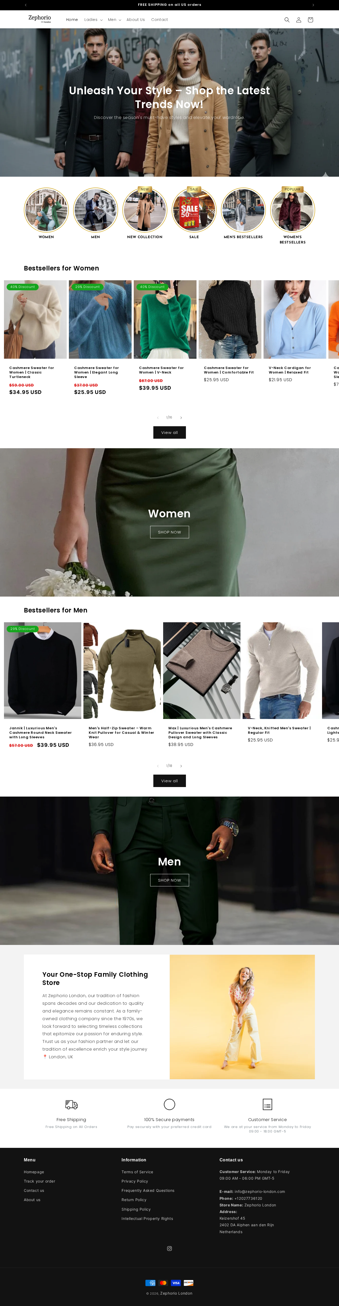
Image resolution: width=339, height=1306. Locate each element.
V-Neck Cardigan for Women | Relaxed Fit (290, 370)
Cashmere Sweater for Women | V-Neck (161, 370)
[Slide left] (158, 418)
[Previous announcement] (26, 5)
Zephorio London (176, 1293)
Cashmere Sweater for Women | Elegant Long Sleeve (96, 372)
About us (32, 1199)
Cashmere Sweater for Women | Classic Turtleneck (31, 372)
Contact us (34, 1190)
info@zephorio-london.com (260, 1191)
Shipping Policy (136, 1209)
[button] (93, 19)
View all (169, 432)
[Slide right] (181, 418)
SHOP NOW (169, 532)
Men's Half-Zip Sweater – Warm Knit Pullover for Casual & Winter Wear (121, 733)
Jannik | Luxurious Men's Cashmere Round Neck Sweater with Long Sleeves (40, 733)
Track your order (39, 1181)
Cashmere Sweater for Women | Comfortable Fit (229, 370)
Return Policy (134, 1199)
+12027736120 (248, 1198)
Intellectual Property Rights (147, 1218)
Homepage (34, 1171)
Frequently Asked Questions (148, 1190)
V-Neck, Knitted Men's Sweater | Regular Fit (279, 730)
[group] (46, 213)
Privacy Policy (135, 1181)
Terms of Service (137, 1171)
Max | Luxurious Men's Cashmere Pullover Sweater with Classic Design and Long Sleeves (200, 733)
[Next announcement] (313, 5)
